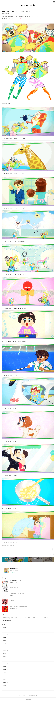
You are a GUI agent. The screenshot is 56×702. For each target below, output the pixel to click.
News (24, 617)
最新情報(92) (4, 545)
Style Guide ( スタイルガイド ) (16, 580)
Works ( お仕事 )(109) (10, 545)
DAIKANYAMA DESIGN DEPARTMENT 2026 (18, 606)
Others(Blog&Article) (8, 620)
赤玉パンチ (12, 600)
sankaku (19, 18)
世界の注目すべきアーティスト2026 (17, 593)
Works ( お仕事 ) (15, 617)
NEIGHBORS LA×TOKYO (15, 587)
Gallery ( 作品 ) (44, 617)
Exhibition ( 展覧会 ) (33, 617)
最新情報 (6, 617)
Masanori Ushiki (28, 5)
